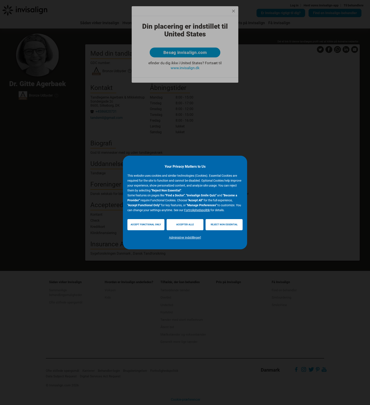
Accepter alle (185, 224)
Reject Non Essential (224, 224)
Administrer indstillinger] (185, 237)
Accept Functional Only (146, 224)
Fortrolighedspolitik (197, 210)
